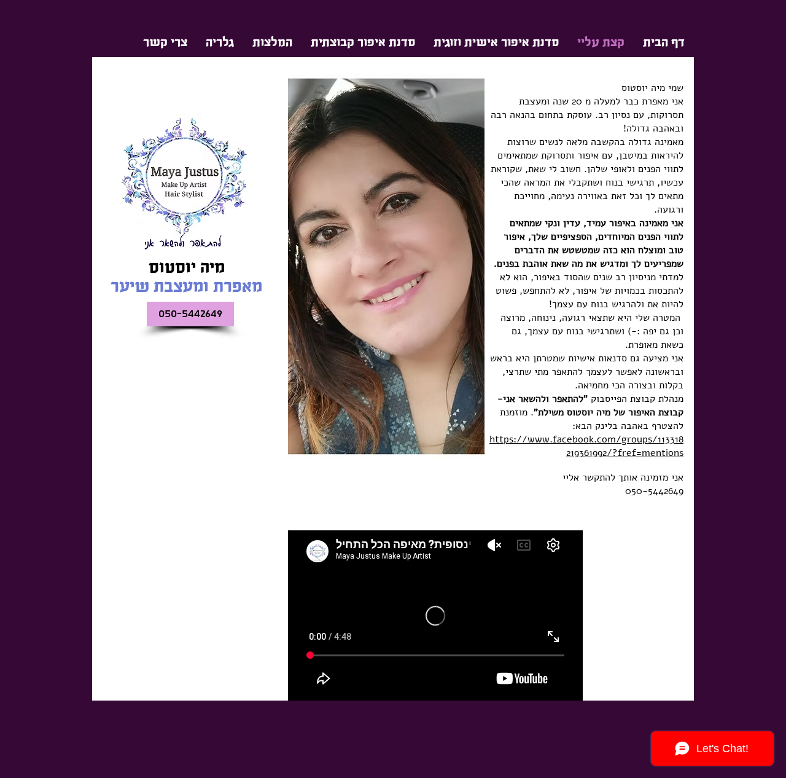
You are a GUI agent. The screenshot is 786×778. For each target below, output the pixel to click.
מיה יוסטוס (187, 267)
